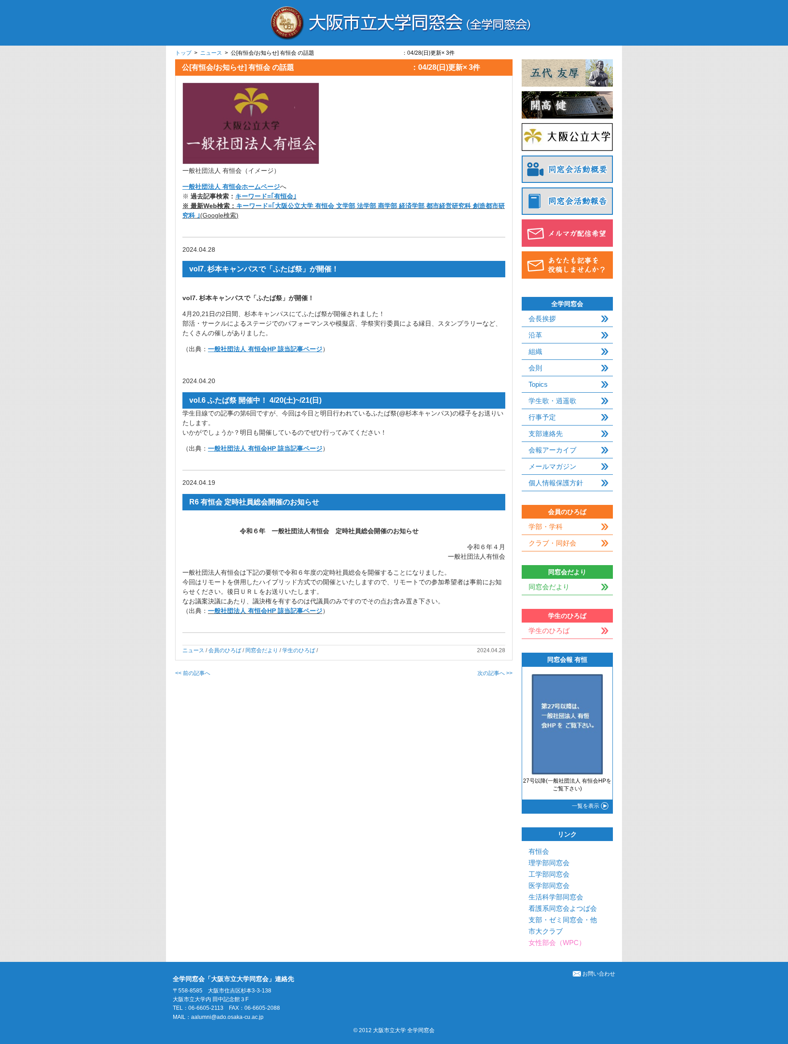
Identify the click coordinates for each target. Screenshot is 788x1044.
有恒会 (539, 851)
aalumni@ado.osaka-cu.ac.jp (227, 1017)
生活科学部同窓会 (556, 897)
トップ (183, 53)
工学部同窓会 (549, 874)
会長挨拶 (542, 318)
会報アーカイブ (552, 450)
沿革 (535, 335)
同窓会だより (261, 650)
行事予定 (542, 417)
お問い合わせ (598, 973)
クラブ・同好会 (552, 543)
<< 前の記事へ (192, 673)
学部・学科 (546, 526)
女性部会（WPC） (557, 942)
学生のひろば (298, 650)
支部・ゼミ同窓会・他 (563, 920)
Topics (538, 384)
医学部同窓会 (549, 885)
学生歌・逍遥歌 (552, 401)
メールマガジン (552, 466)
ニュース (211, 53)
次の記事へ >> (495, 673)
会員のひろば (224, 650)
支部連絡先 (546, 433)
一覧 (585, 806)
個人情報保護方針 (556, 483)
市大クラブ (546, 931)
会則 (535, 368)
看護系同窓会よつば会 (563, 908)
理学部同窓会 (549, 863)
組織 (535, 351)
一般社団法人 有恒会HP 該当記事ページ (265, 610)
